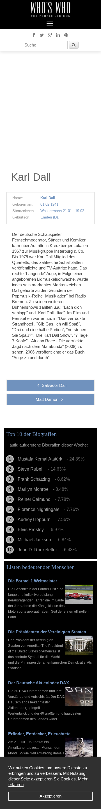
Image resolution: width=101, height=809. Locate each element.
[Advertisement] (50, 112)
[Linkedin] (58, 34)
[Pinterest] (66, 34)
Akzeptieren (50, 796)
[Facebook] (33, 34)
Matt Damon (47, 399)
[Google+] (50, 34)
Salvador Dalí (54, 385)
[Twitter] (41, 34)
